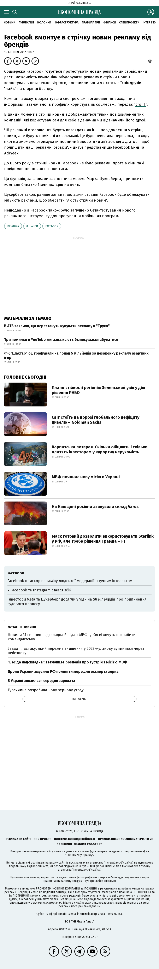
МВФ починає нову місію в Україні (86, 476)
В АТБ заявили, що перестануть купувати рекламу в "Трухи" (57, 326)
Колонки (44, 22)
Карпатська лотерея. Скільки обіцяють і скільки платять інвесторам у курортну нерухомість (100, 449)
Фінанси (109, 22)
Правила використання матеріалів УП (125, 839)
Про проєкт (42, 839)
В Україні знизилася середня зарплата (41, 680)
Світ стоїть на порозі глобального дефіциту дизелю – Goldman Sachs (95, 420)
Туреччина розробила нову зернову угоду (46, 690)
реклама (13, 226)
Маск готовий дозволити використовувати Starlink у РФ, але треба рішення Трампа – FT (103, 539)
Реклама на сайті (18, 839)
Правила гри (91, 22)
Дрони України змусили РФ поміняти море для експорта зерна (63, 671)
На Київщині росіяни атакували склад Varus (95, 506)
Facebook (51, 226)
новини (9, 22)
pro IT (140, 104)
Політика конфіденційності (74, 839)
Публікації (26, 22)
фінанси (32, 226)
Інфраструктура (66, 22)
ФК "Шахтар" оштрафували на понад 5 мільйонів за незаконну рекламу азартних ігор (76, 355)
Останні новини (22, 627)
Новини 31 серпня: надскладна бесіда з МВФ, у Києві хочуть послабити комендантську (71, 637)
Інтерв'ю (149, 22)
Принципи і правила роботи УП (79, 844)
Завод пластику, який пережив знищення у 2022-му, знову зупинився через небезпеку (76, 650)
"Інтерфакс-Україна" (118, 862)
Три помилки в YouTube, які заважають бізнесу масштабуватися (61, 339)
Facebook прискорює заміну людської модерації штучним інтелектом (69, 581)
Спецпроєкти (129, 22)
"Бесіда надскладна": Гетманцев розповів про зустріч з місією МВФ (67, 662)
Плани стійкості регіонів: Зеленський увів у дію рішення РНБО (98, 390)
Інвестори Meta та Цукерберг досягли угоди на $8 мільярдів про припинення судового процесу (77, 601)
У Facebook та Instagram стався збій (39, 590)
